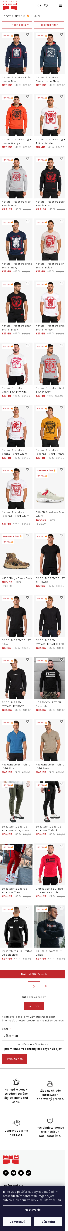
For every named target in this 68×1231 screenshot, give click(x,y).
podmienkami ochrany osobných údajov (33, 1058)
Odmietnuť (17, 1221)
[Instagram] (13, 1182)
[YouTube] (21, 1182)
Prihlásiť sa (15, 1068)
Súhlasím (48, 1221)
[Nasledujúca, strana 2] (33, 996)
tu (59, 1200)
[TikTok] (28, 1182)
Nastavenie (33, 1209)
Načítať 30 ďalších (33, 983)
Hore (34, 1015)
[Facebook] (6, 1182)
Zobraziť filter (47, 24)
